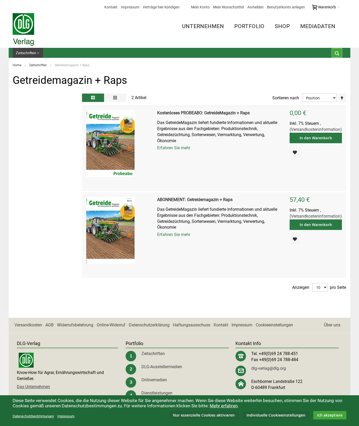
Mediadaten (317, 26)
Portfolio (249, 26)
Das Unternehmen (33, 386)
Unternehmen (203, 26)
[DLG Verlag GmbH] (23, 29)
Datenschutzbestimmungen (33, 416)
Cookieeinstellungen (274, 324)
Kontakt (110, 7)
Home (17, 65)
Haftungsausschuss (191, 324)
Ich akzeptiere (329, 415)
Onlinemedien (154, 379)
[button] (295, 152)
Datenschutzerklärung (149, 324)
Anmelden (255, 7)
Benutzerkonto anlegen (286, 7)
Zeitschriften (38, 65)
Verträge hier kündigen (161, 7)
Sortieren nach (285, 97)
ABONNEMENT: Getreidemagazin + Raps (195, 199)
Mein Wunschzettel (228, 7)
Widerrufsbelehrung (75, 324)
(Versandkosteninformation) (316, 129)
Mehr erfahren (224, 405)
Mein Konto (200, 7)
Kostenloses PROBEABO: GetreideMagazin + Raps (203, 112)
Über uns (332, 324)
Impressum (130, 7)
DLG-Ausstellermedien (161, 366)
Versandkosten (28, 324)
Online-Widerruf (111, 324)
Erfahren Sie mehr (173, 147)
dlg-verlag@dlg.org (268, 368)
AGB (49, 324)
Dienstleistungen (156, 393)
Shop (282, 26)
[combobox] (337, 53)
